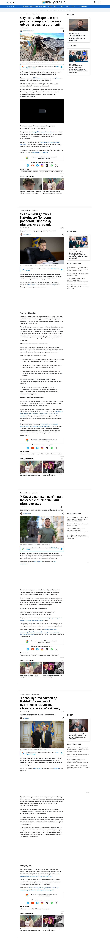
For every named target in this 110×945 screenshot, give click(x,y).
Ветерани (37, 454)
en (10, 2)
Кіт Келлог (37, 908)
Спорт (62, 6)
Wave (67, 6)
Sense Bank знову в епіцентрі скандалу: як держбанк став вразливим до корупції (78, 70)
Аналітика (34, 6)
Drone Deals (49, 10)
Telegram (56, 768)
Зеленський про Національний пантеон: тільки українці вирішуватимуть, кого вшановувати (77, 37)
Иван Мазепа (55, 655)
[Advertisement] (42, 300)
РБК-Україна (37, 78)
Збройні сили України (56, 454)
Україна (34, 655)
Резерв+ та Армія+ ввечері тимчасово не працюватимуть (78, 274)
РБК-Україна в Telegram (40, 152)
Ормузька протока (58, 10)
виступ (53, 285)
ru (13, 2)
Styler (73, 6)
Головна (22, 14)
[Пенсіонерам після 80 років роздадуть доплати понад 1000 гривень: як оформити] (78, 725)
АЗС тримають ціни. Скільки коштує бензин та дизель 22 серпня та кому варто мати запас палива (77, 268)
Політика (42, 6)
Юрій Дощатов (72, 64)
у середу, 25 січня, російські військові (43, 132)
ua (7, 2)
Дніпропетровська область (46, 171)
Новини (26, 6)
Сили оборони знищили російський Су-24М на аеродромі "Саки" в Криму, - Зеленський (78, 286)
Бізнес (50, 6)
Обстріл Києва (41, 10)
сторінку (56, 78)
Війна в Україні (68, 10)
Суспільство (35, 210)
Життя (56, 6)
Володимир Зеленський (27, 454)
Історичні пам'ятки (25, 655)
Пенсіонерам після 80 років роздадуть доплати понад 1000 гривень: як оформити (78, 736)
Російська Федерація (26, 171)
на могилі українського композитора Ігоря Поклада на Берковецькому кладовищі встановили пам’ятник (39, 632)
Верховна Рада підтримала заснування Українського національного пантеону (41, 414)
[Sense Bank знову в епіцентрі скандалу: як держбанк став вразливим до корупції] (78, 56)
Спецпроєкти (82, 6)
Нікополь (35, 171)
